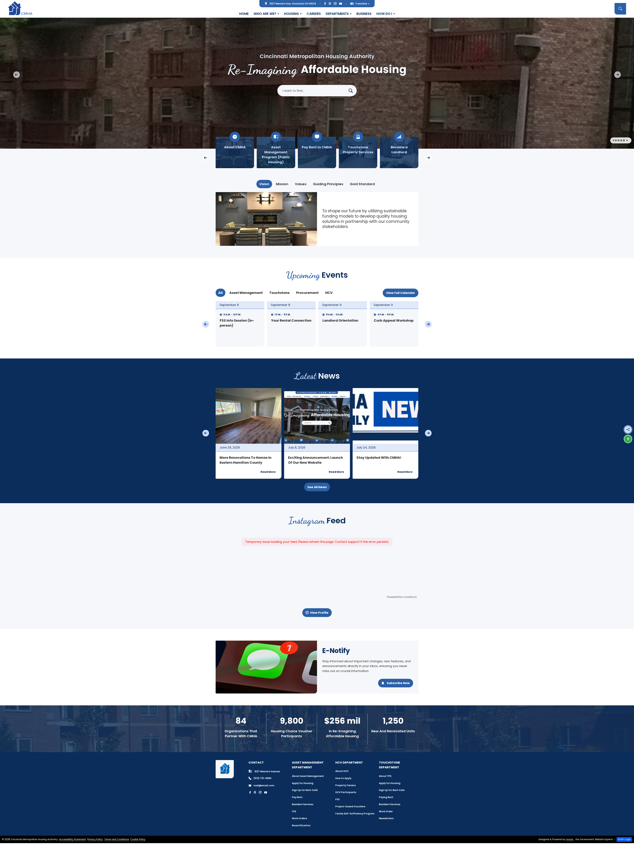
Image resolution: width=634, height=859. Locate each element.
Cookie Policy (137, 839)
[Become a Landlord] (276, 152)
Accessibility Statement (72, 839)
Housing (291, 13)
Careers (314, 13)
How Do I (384, 13)
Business (363, 13)
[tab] (264, 184)
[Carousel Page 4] (624, 140)
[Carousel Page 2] (618, 140)
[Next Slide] (617, 74)
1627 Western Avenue (267, 771)
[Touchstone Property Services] (235, 152)
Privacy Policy (95, 839)
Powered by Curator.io (402, 597)
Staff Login (624, 839)
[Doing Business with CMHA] (317, 152)
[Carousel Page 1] (615, 140)
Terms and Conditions (116, 839)
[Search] (352, 90)
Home (244, 13)
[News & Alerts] (358, 152)
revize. (570, 839)
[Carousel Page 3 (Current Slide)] (621, 140)
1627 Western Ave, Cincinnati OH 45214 (293, 3)
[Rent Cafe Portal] (399, 152)
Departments (337, 13)
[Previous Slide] (16, 74)
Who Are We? (265, 13)
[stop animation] (627, 140)
